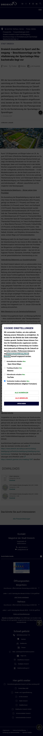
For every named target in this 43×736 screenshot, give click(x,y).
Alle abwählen (21, 398)
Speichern (21, 404)
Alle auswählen (21, 393)
